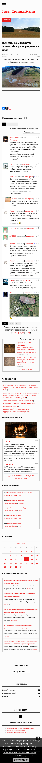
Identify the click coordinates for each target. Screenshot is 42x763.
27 (37, 563)
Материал (14, 140)
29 (11, 567)
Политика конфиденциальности (16, 732)
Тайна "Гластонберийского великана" (17, 401)
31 (21, 567)
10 (21, 555)
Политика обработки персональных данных (20, 728)
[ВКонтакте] (3, 108)
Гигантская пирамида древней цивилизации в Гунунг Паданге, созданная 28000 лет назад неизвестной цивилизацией (21, 395)
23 (16, 563)
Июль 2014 (21, 544)
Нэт (20, 495)
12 (32, 555)
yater (20, 510)
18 (26, 559)
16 (16, 559)
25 (26, 563)
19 (32, 559)
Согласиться (21, 760)
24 (21, 563)
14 (5, 559)
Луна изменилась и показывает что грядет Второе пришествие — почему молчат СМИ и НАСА (20, 387)
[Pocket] (10, 108)
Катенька (21, 503)
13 (37, 555)
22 (11, 563)
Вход (28, 332)
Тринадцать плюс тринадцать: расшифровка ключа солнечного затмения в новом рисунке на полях (26, 347)
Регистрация (18, 332)
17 (21, 559)
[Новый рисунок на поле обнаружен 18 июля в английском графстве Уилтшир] (9, 366)
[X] (6, 108)
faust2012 (29, 588)
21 (5, 563)
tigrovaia (6, 636)
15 (11, 559)
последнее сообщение (10, 495)
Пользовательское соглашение (16, 730)
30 (16, 567)
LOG (20, 526)
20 (37, 559)
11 (26, 555)
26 (32, 563)
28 (5, 567)
